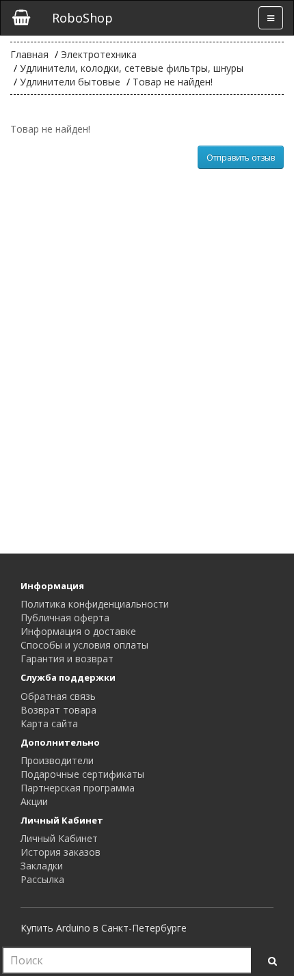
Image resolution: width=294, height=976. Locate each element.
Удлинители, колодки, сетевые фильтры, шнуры (131, 68)
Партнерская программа (78, 787)
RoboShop (82, 18)
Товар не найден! (173, 81)
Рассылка (42, 879)
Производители (57, 760)
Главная (29, 54)
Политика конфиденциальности (95, 603)
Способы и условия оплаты (84, 644)
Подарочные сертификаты (82, 774)
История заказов (61, 851)
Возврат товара (58, 709)
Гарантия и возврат (67, 658)
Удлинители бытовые (70, 81)
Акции (34, 801)
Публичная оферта (65, 617)
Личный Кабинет (59, 838)
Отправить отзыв (240, 157)
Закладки (42, 865)
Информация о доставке (78, 631)
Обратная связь (58, 696)
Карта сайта (49, 723)
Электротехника (99, 54)
